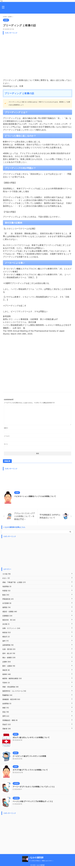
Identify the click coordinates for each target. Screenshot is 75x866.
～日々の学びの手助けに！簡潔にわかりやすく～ (41, 860)
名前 (6, 428)
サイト (6, 444)
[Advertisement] (37, 56)
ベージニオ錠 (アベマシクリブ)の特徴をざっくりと (33, 801)
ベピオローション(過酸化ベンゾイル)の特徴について (35, 496)
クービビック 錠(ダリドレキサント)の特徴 (29, 756)
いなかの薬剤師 (35, 857)
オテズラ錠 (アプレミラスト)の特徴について (30, 770)
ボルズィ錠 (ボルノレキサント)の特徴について (31, 737)
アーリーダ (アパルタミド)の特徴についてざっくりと (34, 787)
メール (6, 436)
